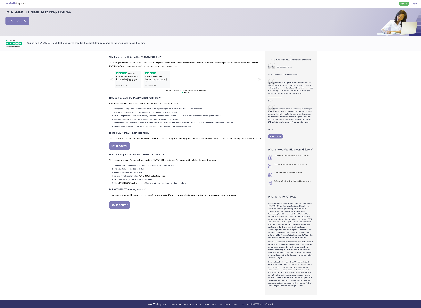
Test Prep (227, 304)
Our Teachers (183, 304)
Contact (206, 304)
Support (213, 304)
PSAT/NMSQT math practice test (132, 183)
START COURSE (17, 21)
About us (174, 304)
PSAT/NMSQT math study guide (152, 176)
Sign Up (403, 3)
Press (192, 304)
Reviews (198, 304)
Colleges (235, 304)
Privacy (243, 304)
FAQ (220, 304)
